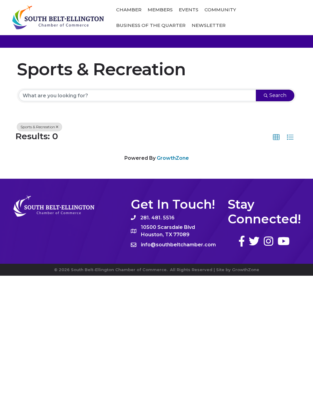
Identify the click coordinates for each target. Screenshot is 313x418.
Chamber (129, 10)
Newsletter (209, 25)
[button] (276, 137)
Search (277, 95)
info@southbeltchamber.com (178, 245)
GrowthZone (173, 158)
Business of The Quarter (151, 25)
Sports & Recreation (37, 127)
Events (188, 10)
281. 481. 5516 (157, 218)
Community (220, 10)
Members (160, 10)
